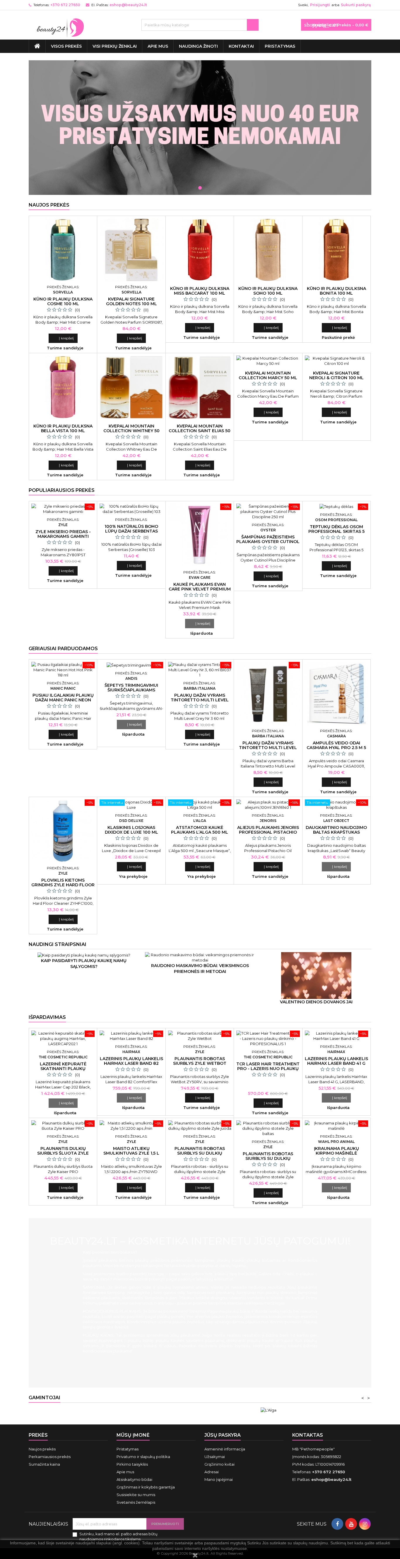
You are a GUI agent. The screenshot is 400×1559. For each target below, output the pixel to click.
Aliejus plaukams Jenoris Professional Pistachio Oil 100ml (268, 832)
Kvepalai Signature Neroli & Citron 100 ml (336, 375)
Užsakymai (214, 1456)
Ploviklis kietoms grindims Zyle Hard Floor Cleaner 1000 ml (63, 885)
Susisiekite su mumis (136, 1494)
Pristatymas (280, 46)
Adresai (211, 1471)
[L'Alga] (268, 1410)
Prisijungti (320, 5)
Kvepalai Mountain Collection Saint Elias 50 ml (199, 430)
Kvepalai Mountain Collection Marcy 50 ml (268, 375)
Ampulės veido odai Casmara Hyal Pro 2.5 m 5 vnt (336, 747)
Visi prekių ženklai (115, 46)
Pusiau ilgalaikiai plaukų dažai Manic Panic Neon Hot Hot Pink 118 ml (63, 700)
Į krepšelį (63, 338)
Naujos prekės (49, 205)
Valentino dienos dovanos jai (316, 1002)
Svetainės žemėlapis (136, 1502)
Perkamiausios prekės (50, 1456)
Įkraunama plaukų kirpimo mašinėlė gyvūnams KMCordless (336, 1153)
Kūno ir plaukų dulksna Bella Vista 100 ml (63, 428)
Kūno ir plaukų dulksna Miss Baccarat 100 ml (199, 291)
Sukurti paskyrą (356, 5)
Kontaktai (241, 46)
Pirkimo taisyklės (132, 1464)
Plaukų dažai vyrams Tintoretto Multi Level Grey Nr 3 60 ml (200, 700)
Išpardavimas (47, 1017)
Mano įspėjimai (218, 1479)
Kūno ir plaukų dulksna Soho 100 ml (268, 291)
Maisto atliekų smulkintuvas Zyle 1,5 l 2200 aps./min (131, 1153)
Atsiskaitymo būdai (134, 1479)
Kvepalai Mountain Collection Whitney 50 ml (131, 430)
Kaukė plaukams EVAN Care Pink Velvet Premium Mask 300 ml (200, 589)
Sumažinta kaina (44, 1464)
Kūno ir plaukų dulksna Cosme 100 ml (63, 301)
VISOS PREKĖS (66, 46)
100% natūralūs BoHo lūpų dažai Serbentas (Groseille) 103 (131, 531)
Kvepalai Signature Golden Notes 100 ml (131, 301)
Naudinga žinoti (198, 46)
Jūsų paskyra (222, 1435)
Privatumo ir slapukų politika (143, 1456)
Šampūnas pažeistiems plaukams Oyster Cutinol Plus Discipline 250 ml (268, 541)
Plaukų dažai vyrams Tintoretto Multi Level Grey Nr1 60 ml (268, 747)
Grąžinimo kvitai (219, 1464)
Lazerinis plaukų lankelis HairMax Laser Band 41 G (336, 1061)
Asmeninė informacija (224, 1449)
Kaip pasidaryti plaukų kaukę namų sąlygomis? (84, 963)
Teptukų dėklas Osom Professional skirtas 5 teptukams (336, 531)
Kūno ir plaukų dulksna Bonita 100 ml (336, 291)
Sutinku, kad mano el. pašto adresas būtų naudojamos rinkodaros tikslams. (118, 1536)
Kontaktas (307, 1435)
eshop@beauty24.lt (128, 5)
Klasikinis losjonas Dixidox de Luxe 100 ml (131, 830)
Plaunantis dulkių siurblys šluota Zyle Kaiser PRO (63, 1153)
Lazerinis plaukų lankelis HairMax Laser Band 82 (131, 1061)
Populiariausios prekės (62, 490)
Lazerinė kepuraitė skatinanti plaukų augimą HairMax (63, 1068)
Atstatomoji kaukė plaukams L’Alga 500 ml (199, 830)
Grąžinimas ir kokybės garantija (146, 1487)
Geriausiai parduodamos (63, 648)
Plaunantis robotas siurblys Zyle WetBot (199, 1061)
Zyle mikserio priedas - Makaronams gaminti (63, 534)
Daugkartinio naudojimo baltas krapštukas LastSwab (336, 832)
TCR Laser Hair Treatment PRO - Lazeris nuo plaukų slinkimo (268, 1068)
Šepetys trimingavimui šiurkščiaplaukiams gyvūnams (131, 690)
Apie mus (158, 46)
